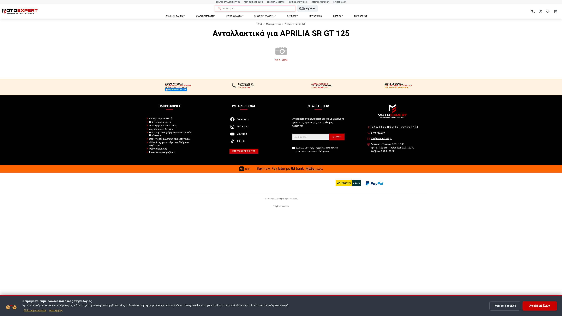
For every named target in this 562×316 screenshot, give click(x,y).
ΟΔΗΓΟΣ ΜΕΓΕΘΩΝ (320, 2)
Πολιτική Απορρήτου (160, 122)
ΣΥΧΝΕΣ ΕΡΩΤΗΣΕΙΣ (298, 2)
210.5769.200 (378, 132)
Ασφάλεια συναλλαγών (161, 129)
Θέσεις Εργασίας (158, 148)
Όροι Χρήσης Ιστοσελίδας (162, 125)
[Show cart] (556, 11)
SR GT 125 (300, 24)
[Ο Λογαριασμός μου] (540, 11)
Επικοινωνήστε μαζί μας (162, 152)
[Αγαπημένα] (547, 11)
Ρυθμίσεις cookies (281, 206)
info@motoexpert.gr (381, 138)
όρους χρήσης (318, 148)
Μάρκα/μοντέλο (273, 24)
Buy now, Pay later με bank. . (290, 168)
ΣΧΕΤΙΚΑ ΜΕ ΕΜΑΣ (276, 2)
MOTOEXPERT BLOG (253, 2)
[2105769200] (533, 11)
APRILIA (288, 24)
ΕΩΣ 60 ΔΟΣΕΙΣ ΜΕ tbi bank (396, 87)
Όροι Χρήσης (56, 310)
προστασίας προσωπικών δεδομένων (312, 151)
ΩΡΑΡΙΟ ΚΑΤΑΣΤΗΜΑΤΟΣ (228, 2)
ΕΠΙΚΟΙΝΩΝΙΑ (339, 2)
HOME (259, 24)
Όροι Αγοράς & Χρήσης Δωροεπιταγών (169, 139)
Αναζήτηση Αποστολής (161, 118)
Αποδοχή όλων (539, 306)
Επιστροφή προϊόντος (243, 151)
